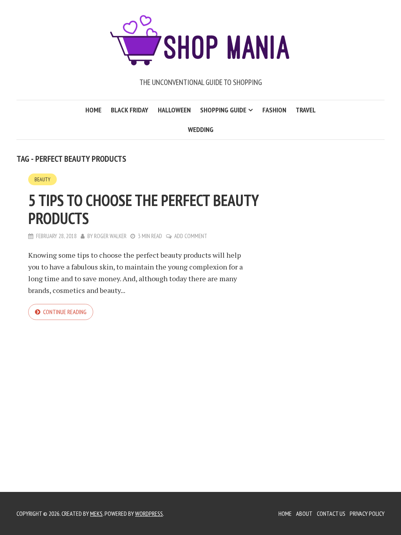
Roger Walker (110, 236)
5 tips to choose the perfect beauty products (143, 209)
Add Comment (190, 236)
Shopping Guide (223, 109)
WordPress (149, 513)
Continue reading (65, 312)
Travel (306, 109)
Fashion (274, 109)
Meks (96, 513)
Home (93, 109)
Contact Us (331, 513)
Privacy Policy (367, 513)
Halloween (174, 109)
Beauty (42, 179)
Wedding (200, 129)
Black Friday (129, 109)
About (304, 513)
